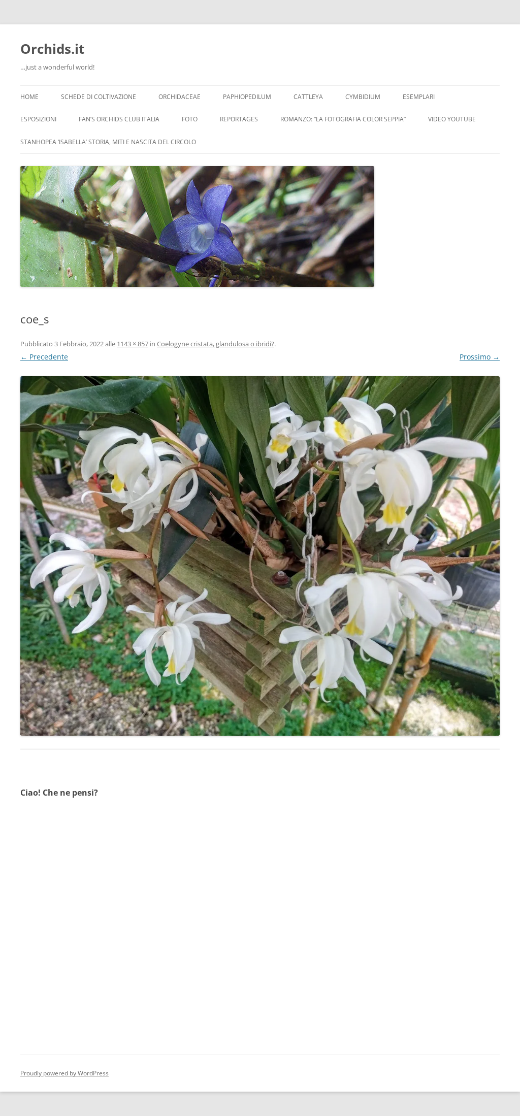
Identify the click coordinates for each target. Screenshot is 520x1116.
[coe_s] (260, 556)
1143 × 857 (132, 343)
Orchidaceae (179, 96)
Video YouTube (452, 119)
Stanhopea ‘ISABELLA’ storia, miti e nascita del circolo (108, 142)
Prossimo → (480, 357)
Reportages (239, 119)
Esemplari (419, 96)
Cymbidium (362, 96)
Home (29, 96)
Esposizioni (38, 119)
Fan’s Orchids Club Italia (119, 119)
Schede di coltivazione (98, 96)
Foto (190, 119)
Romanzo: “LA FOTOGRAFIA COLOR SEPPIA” (343, 119)
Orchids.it (52, 49)
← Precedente (44, 357)
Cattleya (308, 96)
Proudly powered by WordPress (64, 1073)
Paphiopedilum (247, 96)
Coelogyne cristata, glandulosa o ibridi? (215, 343)
